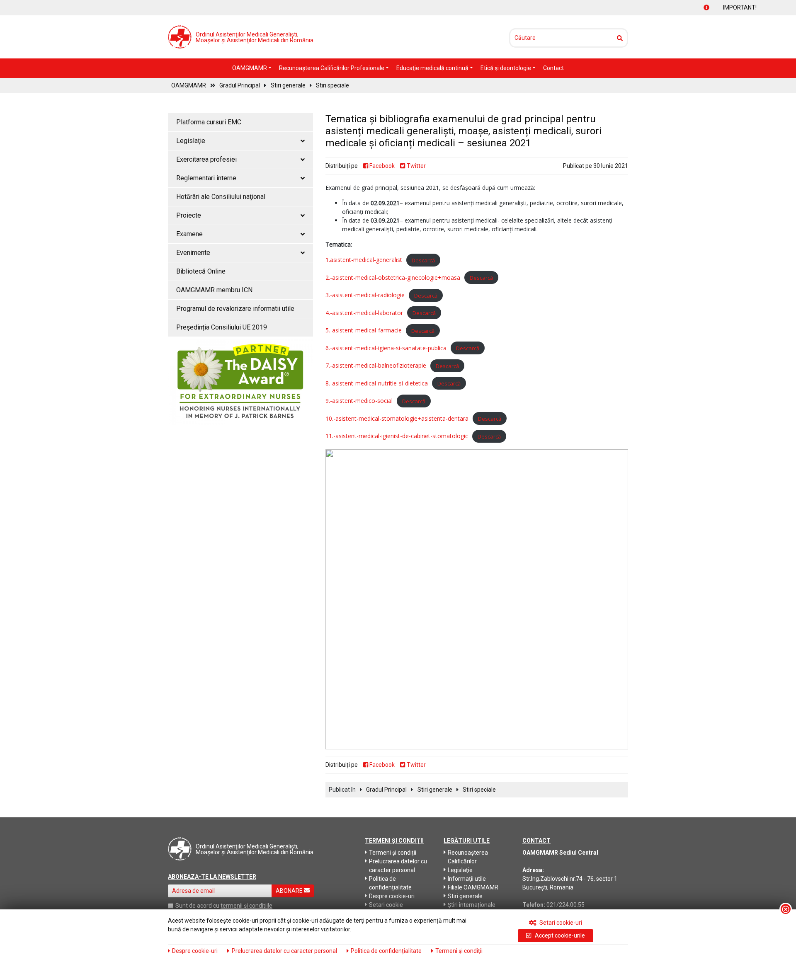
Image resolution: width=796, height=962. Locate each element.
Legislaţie (460, 870)
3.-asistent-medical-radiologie (365, 295)
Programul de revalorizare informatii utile (235, 309)
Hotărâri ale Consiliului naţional (220, 197)
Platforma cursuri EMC (208, 122)
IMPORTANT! (723, 7)
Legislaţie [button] (190, 141)
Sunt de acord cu (197, 905)
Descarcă (423, 260)
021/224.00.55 (565, 904)
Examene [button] (189, 234)
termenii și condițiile (246, 905)
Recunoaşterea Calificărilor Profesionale (332, 68)
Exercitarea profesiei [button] (206, 159)
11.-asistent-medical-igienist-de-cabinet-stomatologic (396, 436)
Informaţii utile (467, 878)
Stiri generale (288, 85)
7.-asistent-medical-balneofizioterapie (375, 365)
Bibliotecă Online (201, 271)
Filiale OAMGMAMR (473, 887)
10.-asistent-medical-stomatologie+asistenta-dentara (396, 418)
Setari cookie (386, 904)
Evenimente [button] (193, 253)
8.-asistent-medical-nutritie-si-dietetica (376, 383)
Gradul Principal (239, 85)
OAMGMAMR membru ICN (214, 290)
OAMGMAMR (250, 68)
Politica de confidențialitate (390, 883)
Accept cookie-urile (559, 935)
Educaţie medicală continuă (433, 68)
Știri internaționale (471, 904)
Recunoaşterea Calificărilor (468, 857)
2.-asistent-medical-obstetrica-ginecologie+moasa (392, 277)
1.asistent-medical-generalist (363, 260)
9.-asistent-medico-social (359, 401)
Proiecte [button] (188, 215)
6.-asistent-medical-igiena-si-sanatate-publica (386, 348)
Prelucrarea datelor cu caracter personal (398, 865)
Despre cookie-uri (392, 896)
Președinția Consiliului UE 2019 (221, 327)
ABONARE (290, 890)
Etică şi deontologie (506, 68)
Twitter (415, 165)
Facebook (381, 165)
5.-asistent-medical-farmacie (363, 330)
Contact (553, 68)
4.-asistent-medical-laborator (364, 313)
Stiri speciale (332, 85)
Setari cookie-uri (560, 922)
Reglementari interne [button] (206, 178)
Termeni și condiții (392, 852)
